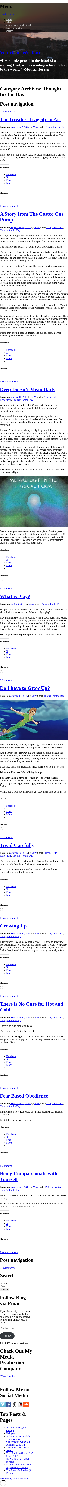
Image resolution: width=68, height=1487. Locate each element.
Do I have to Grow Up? (25, 688)
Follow (7, 1336)
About (9, 22)
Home (9, 19)
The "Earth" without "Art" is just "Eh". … (19, 1454)
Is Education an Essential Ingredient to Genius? (18, 1466)
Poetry (9, 30)
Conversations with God (18, 25)
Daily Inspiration (14, 28)
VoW (35, 127)
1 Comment (6, 588)
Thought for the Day (55, 127)
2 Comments (6, 680)
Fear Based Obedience (24, 1096)
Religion (10, 1433)
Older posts (7, 111)
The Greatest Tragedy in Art (30, 119)
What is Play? (15, 596)
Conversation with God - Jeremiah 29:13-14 (18, 1443)
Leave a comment (9, 206)
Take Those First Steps (17, 1447)
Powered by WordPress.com (14, 1478)
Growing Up (13, 926)
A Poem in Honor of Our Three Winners (18, 1437)
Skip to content (7, 14)
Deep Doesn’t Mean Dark (27, 389)
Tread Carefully (17, 845)
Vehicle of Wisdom (20, 52)
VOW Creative (7, 1376)
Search (3, 1283)
